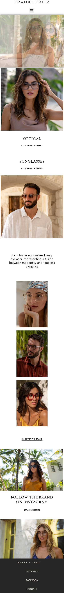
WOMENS (38, 146)
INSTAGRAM (32, 571)
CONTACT (32, 589)
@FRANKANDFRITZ (32, 510)
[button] (31, 10)
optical (32, 139)
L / (25, 146)
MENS (29, 146)
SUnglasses (32, 162)
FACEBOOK (32, 580)
